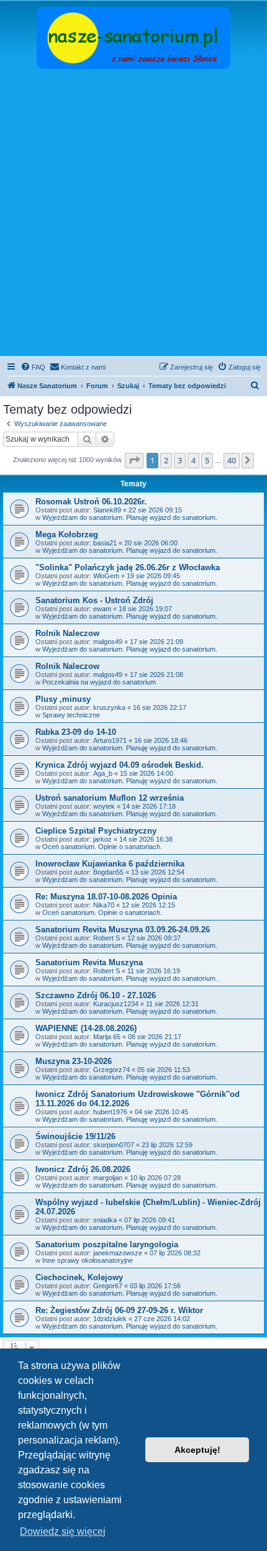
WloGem (106, 576)
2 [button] (166, 460)
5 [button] (207, 460)
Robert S (106, 938)
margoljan (107, 1177)
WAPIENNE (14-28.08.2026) (86, 1028)
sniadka (105, 1220)
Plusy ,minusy (63, 699)
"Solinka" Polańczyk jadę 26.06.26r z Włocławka (127, 567)
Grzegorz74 (111, 1069)
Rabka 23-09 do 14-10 (75, 732)
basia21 (105, 543)
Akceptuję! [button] (197, 1450)
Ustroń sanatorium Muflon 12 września (109, 798)
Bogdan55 (108, 872)
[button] (134, 460)
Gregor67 (107, 1285)
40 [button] (231, 460)
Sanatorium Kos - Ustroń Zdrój (94, 600)
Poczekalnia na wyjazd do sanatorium (99, 682)
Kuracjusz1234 (115, 1003)
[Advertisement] (133, 213)
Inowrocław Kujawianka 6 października (109, 863)
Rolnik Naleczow (67, 633)
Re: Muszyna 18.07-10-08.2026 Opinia (106, 896)
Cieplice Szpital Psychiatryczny (95, 830)
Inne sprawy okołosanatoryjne (87, 1260)
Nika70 (103, 905)
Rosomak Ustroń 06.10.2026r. (91, 501)
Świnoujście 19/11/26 (75, 1136)
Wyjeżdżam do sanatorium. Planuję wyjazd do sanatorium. (129, 517)
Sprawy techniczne (71, 715)
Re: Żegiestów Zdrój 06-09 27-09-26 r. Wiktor (119, 1310)
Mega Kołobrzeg (66, 534)
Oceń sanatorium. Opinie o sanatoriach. (102, 846)
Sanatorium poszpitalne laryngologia (106, 1244)
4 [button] (193, 460)
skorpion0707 (113, 1144)
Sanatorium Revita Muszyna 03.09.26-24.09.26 (122, 929)
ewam (102, 608)
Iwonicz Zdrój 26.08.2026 (82, 1169)
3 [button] (180, 460)
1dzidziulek (110, 1318)
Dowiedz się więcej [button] (63, 1531)
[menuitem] (32, 367)
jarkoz (102, 839)
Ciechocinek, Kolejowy (79, 1277)
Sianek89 (107, 510)
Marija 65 (106, 1036)
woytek (104, 806)
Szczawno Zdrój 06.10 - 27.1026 (95, 995)
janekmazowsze (117, 1253)
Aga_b (102, 773)
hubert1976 (110, 1112)
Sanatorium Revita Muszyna (89, 962)
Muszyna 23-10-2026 (73, 1061)
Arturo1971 (110, 740)
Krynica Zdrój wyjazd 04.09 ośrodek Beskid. (119, 765)
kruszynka (109, 707)
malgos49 (107, 641)
